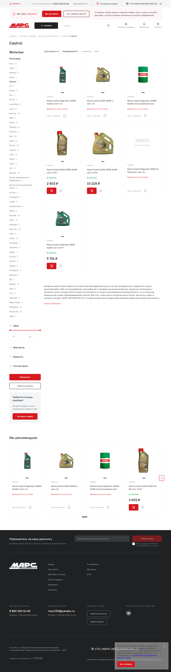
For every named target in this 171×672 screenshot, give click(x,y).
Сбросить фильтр (25, 386)
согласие (143, 543)
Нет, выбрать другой (76, 14)
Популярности (69, 51)
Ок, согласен (126, 664)
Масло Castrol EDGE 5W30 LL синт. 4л (100, 102)
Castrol (50, 96)
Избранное (144, 27)
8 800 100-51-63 (61, 3)
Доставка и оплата (56, 574)
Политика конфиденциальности (102, 659)
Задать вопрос (97, 621)
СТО (89, 574)
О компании (92, 564)
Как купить (53, 569)
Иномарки (53, 584)
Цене (96, 51)
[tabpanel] (27, 478)
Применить (25, 377)
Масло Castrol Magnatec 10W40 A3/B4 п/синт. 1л (61, 102)
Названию (86, 51)
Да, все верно (51, 14)
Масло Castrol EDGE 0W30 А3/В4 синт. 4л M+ (102, 171)
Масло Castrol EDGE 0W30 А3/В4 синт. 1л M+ (62, 171)
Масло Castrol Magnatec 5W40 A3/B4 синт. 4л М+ (61, 246)
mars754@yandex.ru (61, 610)
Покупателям (79, 4)
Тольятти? (32, 14)
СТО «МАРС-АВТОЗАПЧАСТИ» (143, 4)
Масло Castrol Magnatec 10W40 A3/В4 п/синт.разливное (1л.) (142, 102)
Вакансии (91, 569)
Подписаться (147, 538)
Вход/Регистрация (126, 27)
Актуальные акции (109, 4)
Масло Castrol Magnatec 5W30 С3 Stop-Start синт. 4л (142, 170)
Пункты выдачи (55, 579)
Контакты (52, 590)
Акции (51, 564)
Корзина (158, 27)
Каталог (48, 25)
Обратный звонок (98, 613)
